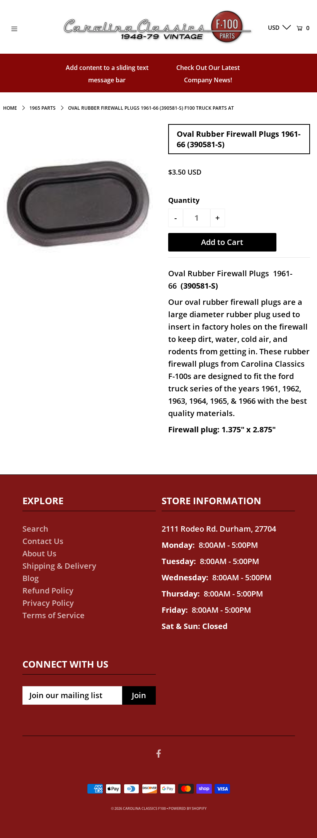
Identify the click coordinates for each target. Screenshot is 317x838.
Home (10, 108)
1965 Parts (42, 108)
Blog (30, 578)
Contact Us (42, 541)
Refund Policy (47, 590)
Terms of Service (53, 615)
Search (35, 529)
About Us (39, 553)
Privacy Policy (48, 603)
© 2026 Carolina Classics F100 (138, 808)
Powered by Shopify (187, 808)
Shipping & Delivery (59, 566)
